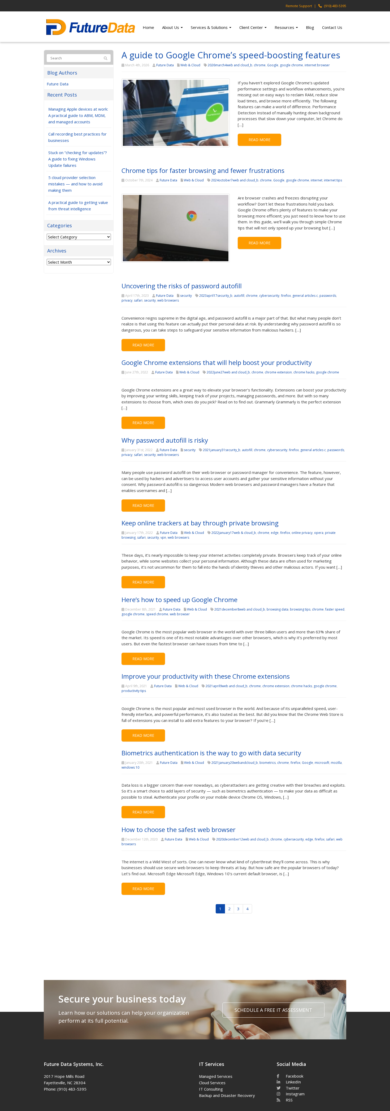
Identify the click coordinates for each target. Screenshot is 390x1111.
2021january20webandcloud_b (234, 762)
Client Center (251, 27)
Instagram (295, 1093)
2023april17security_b (215, 295)
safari (138, 300)
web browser (180, 614)
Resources (285, 27)
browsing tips (300, 609)
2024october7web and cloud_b (234, 180)
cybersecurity (269, 295)
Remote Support (299, 5)
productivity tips (134, 691)
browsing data (277, 609)
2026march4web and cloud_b (230, 65)
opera (318, 532)
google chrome (291, 65)
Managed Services (215, 1076)
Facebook (294, 1076)
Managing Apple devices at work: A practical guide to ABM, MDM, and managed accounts (78, 115)
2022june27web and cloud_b (228, 372)
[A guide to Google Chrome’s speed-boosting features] (176, 112)
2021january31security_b (221, 450)
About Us (171, 27)
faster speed (334, 609)
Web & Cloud (190, 65)
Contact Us (332, 27)
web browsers (168, 300)
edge (275, 532)
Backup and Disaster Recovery (227, 1095)
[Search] (106, 58)
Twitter (292, 1088)
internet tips (333, 180)
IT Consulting (211, 1089)
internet (316, 180)
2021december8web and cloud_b (239, 609)
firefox (286, 295)
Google (272, 65)
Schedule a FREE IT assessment (273, 1010)
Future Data (165, 65)
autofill (239, 295)
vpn (163, 537)
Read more (259, 139)
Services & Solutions (210, 27)
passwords (327, 295)
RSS (289, 1100)
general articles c (305, 295)
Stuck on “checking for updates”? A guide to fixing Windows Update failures (77, 159)
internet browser (317, 65)
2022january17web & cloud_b (233, 532)
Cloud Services (212, 1082)
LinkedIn (293, 1081)
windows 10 (130, 767)
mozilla (336, 762)
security (186, 295)
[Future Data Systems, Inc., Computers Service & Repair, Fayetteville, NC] (132, 1075)
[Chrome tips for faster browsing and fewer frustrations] (176, 227)
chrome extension (278, 372)
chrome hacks (303, 372)
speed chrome (157, 614)
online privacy (302, 532)
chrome (260, 65)
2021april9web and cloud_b (227, 686)
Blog (310, 27)
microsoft (322, 762)
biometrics (267, 762)
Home (148, 27)
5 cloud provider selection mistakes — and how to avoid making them (75, 184)
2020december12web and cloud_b (242, 839)
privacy (127, 300)
